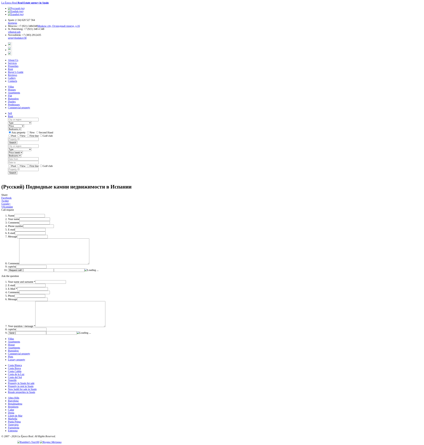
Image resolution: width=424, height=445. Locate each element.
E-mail (11, 229)
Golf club (48, 135)
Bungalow (13, 98)
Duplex (12, 101)
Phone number (15, 226)
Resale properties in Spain (21, 392)
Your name (13, 219)
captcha (12, 266)
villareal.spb (14, 32)
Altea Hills (13, 397)
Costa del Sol (15, 377)
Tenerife (12, 380)
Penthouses (14, 104)
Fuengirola (13, 427)
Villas (11, 86)
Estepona (13, 430)
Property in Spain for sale (21, 383)
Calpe (11, 409)
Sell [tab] (10, 113)
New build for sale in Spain (22, 389)
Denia (11, 412)
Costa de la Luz (16, 374)
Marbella (12, 418)
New (32, 132)
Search (12, 142)
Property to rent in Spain (20, 386)
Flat (10, 95)
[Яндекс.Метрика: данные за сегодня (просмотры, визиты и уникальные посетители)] (50, 442)
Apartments (14, 92)
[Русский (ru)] (16, 8)
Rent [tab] (10, 116)
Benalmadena (15, 403)
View (23, 135)
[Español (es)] (16, 14)
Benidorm (13, 406)
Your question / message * (21, 326)
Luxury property (16, 359)
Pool (14, 135)
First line (34, 135)
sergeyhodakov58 (17, 38)
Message (12, 236)
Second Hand (46, 132)
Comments (13, 222)
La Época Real (25, 2)
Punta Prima (14, 421)
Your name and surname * (21, 281)
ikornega (12, 23)
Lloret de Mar (15, 415)
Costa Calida (14, 371)
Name (11, 215)
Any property (18, 132)
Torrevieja (13, 424)
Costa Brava (14, 368)
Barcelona (13, 400)
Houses (12, 89)
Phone (11, 295)
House (11, 344)
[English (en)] (15, 11)
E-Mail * (12, 288)
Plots (10, 356)
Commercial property (19, 107)
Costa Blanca (15, 365)
